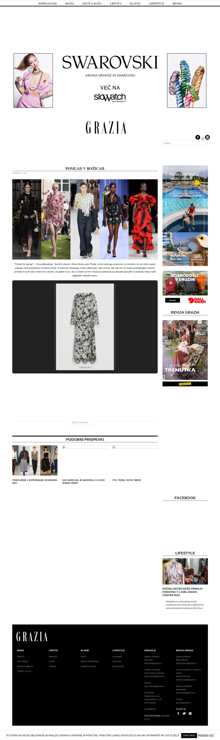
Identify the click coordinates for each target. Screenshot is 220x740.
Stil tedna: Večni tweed (126, 480)
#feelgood (47, 3)
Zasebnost (150, 709)
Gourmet (117, 657)
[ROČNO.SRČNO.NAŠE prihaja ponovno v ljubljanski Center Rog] (185, 584)
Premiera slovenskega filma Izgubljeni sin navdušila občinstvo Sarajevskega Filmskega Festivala (185, 605)
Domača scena (88, 666)
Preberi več (206, 735)
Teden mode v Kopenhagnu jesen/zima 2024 (34, 481)
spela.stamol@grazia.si (154, 686)
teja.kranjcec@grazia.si (154, 676)
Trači (83, 657)
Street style (24, 671)
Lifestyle (156, 3)
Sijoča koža (92, 3)
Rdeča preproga (90, 661)
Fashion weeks (25, 666)
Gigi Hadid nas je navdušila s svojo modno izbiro (83, 481)
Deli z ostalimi (79, 422)
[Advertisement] (110, 23)
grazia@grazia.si (183, 703)
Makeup (53, 657)
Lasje (52, 661)
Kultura (116, 661)
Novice (20, 657)
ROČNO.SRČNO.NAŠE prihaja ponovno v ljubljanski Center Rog (182, 592)
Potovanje (118, 666)
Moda (69, 3)
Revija (177, 3)
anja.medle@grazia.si (185, 693)
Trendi (52, 666)
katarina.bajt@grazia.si (186, 680)
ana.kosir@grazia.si (153, 663)
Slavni (135, 3)
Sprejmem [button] (189, 735)
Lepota (115, 3)
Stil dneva (22, 661)
